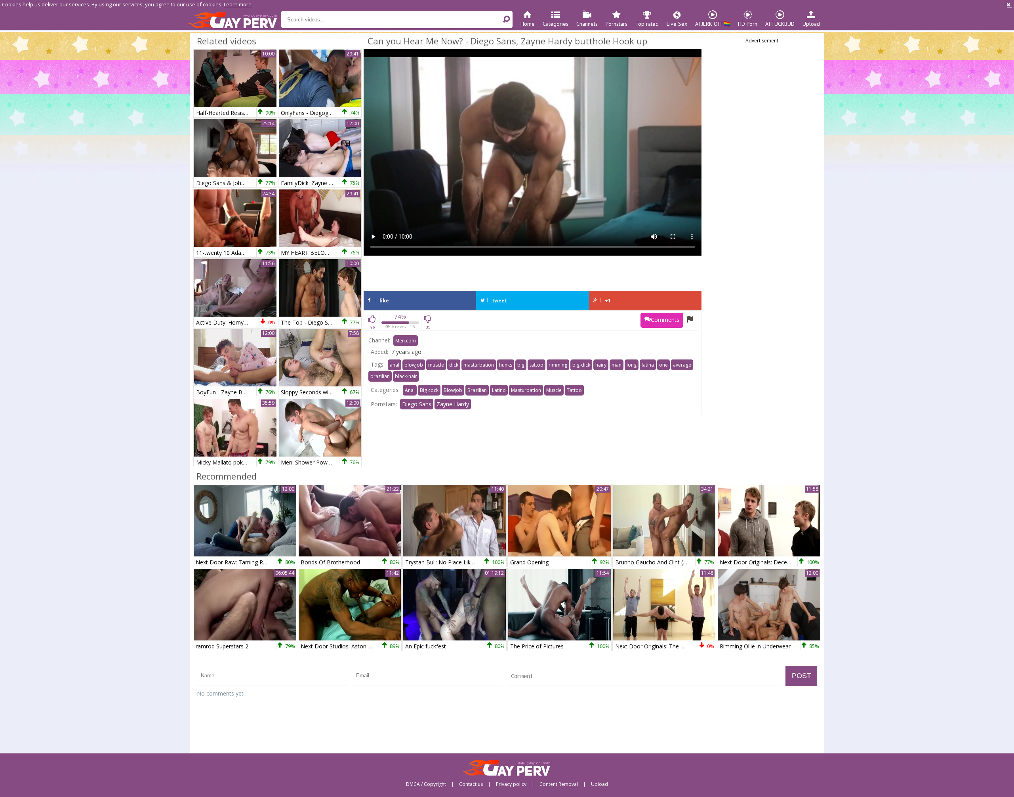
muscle (436, 364)
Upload (811, 23)
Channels (587, 23)
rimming (558, 364)
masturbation (478, 364)
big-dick (581, 364)
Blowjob (453, 390)
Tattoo (574, 390)
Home (527, 23)
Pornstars (616, 23)
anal (394, 364)
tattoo (536, 364)
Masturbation (526, 390)
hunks (505, 364)
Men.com (405, 340)
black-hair (406, 376)
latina (648, 364)
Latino (499, 390)
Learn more (238, 4)
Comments (665, 319)
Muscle (554, 390)
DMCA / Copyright (426, 784)
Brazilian (477, 390)
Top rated (647, 23)
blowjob (413, 364)
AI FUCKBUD (780, 23)
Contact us (471, 784)
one (663, 364)
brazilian (380, 376)
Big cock (429, 390)
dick (453, 364)
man (616, 364)
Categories (555, 23)
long (632, 364)
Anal (410, 390)
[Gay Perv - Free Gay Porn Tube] (234, 20)
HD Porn (747, 23)
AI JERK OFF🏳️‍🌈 (712, 23)
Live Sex (677, 23)
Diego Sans (416, 404)
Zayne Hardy (452, 404)
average (682, 364)
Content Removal (558, 784)
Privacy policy (511, 784)
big (520, 364)
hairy (600, 364)
